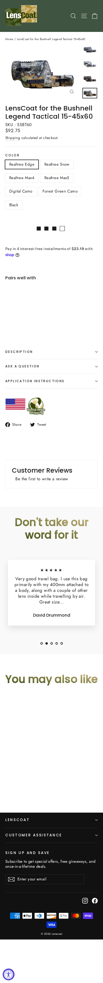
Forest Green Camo (60, 191)
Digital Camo (20, 191)
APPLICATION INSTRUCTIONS (35, 381)
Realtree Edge (21, 164)
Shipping (12, 137)
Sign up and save (27, 852)
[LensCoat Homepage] (22, 16)
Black (13, 205)
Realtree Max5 (56, 178)
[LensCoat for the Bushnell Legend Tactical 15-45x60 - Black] (48, 319)
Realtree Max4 (21, 178)
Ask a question (22, 366)
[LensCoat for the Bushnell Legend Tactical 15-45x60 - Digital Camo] (36, 319)
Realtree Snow (56, 164)
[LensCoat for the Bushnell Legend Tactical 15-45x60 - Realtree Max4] (24, 319)
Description (19, 351)
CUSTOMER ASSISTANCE (33, 835)
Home (9, 39)
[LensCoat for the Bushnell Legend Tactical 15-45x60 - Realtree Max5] (30, 319)
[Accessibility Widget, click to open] (9, 974)
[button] (41, 643)
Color (12, 155)
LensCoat (17, 819)
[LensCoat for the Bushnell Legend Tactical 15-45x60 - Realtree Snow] (19, 319)
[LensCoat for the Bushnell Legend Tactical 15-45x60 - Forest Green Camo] (42, 319)
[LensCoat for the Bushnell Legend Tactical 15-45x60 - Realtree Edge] (13, 319)
